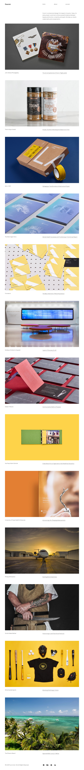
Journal (67, 4)
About (55, 4)
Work (44, 4)
